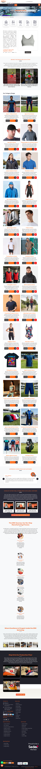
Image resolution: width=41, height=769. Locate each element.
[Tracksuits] (35, 263)
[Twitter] (4, 719)
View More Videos (20, 694)
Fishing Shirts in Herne (12, 370)
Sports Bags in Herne (11, 227)
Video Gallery (18, 712)
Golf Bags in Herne (29, 455)
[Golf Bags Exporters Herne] (29, 445)
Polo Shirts (24, 731)
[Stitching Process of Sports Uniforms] (11, 685)
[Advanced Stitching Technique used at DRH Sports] (29, 671)
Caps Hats (24, 726)
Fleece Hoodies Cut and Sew (27, 728)
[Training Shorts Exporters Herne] (11, 246)
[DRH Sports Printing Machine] (35, 644)
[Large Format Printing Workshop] (17, 644)
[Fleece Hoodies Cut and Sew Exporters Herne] (29, 132)
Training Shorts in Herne (11, 256)
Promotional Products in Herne (11, 313)
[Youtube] (6, 719)
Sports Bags (24, 735)
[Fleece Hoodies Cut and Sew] (35, 149)
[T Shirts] (35, 234)
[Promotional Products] (18, 320)
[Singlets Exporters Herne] (29, 189)
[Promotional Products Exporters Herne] (11, 303)
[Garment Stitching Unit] (5, 644)
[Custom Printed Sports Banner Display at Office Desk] (23, 644)
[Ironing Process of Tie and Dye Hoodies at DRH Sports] (11, 671)
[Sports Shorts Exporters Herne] (29, 388)
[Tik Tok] (8, 719)
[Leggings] (18, 348)
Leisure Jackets (25, 729)
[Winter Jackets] (35, 291)
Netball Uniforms (7, 735)
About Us (17, 703)
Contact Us (18, 715)
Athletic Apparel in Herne (11, 455)
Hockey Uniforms (7, 734)
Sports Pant (24, 725)
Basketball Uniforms (7, 731)
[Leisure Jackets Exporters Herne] (11, 161)
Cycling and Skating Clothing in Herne (29, 427)
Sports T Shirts (24, 723)
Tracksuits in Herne (29, 256)
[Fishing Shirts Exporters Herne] (11, 360)
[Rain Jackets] (18, 206)
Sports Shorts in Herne (29, 398)
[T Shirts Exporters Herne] (29, 218)
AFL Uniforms (6, 725)
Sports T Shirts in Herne (11, 114)
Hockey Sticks (18, 709)
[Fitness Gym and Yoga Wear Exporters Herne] (11, 388)
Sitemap (17, 716)
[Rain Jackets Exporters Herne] (11, 189)
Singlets (23, 734)
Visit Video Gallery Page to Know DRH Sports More (20, 515)
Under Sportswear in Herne (29, 313)
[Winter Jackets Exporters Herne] (29, 275)
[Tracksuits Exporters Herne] (29, 246)
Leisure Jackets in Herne (11, 170)
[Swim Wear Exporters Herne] (29, 331)
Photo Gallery (18, 710)
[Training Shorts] (18, 263)
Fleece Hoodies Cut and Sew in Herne (29, 142)
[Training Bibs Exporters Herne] (11, 275)
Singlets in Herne (29, 199)
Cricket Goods (18, 707)
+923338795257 (10, 711)
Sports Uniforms (6, 721)
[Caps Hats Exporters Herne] (11, 132)
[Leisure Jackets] (18, 177)
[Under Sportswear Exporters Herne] (29, 303)
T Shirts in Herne (29, 227)
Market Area (18, 718)
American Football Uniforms (9, 726)
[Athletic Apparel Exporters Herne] (11, 445)
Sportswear (7, 17)
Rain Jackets (24, 732)
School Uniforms (19, 704)
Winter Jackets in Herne (29, 284)
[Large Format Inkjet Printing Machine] (29, 644)
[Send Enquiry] (2, 765)
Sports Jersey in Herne (29, 370)
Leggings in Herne (12, 341)
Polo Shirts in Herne (29, 170)
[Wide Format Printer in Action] (11, 644)
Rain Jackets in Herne (11, 199)
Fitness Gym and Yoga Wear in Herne (12, 398)
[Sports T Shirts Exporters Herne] (11, 104)
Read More (7, 120)
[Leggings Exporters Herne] (11, 331)
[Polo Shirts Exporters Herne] (29, 161)
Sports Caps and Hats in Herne (11, 427)
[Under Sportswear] (35, 320)
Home (4, 17)
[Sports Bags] (18, 234)
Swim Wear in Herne (29, 341)
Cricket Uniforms (7, 732)
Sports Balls (18, 706)
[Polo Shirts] (35, 177)
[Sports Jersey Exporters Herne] (29, 360)
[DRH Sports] (3, 1)
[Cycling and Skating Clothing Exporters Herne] (29, 417)
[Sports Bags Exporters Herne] (11, 218)
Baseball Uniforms (7, 729)
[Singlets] (35, 206)
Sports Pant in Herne (29, 114)
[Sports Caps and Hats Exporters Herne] (11, 417)
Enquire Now (28, 52)
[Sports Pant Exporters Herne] (29, 104)
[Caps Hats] (18, 149)
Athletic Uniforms (7, 728)
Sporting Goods (6, 741)
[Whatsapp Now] (2, 762)
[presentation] (4, 479)
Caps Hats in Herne (11, 142)
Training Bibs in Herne (11, 284)
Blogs (17, 713)
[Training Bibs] (18, 291)
